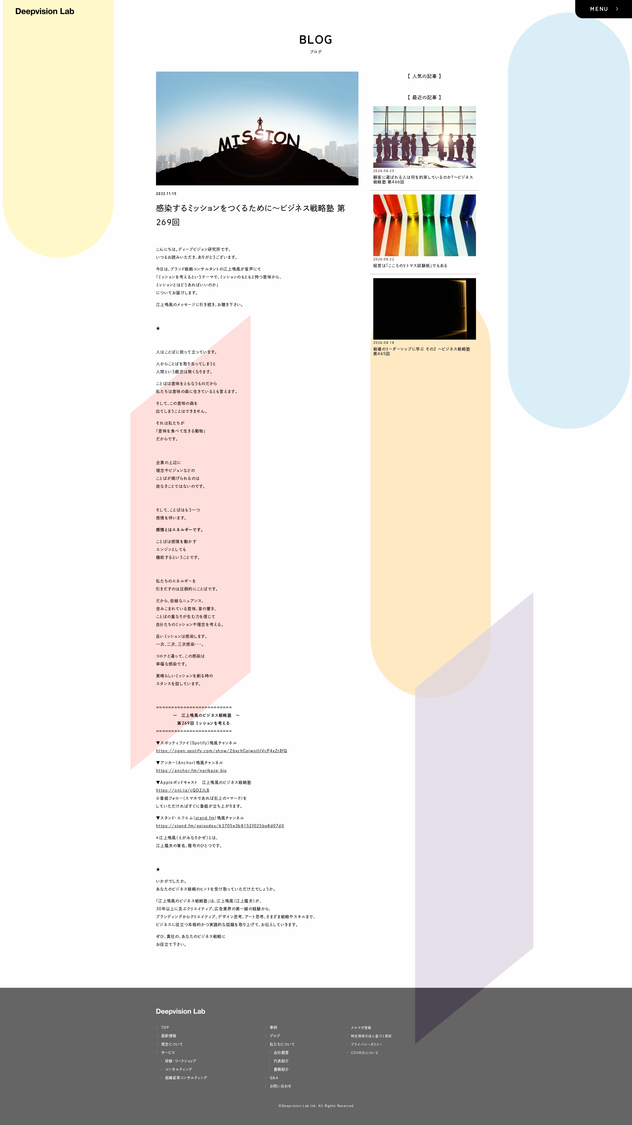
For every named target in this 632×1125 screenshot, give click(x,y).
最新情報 (168, 1036)
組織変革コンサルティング (185, 1078)
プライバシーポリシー (366, 1044)
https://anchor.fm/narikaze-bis (191, 771)
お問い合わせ (280, 1086)
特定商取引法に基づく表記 (371, 1036)
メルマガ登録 (361, 1027)
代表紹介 (281, 1061)
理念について (171, 1044)
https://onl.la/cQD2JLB (182, 790)
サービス (167, 1052)
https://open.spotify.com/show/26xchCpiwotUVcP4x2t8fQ (221, 751)
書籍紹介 (281, 1069)
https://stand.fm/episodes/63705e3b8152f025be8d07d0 (220, 826)
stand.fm (205, 818)
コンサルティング (178, 1069)
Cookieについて (364, 1052)
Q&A (273, 1078)
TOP (164, 1027)
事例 (273, 1027)
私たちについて (282, 1044)
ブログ (274, 1036)
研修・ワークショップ (180, 1061)
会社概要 (281, 1052)
